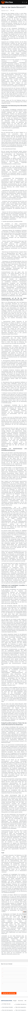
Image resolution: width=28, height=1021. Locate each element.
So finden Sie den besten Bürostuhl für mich (7, 1004)
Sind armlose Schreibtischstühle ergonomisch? (8, 1007)
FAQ (25, 1000)
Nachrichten (20, 1000)
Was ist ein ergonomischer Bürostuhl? (21, 1007)
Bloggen (15, 1000)
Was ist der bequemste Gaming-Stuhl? (21, 1010)
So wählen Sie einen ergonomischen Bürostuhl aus (21, 1004)
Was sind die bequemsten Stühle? (8, 1010)
